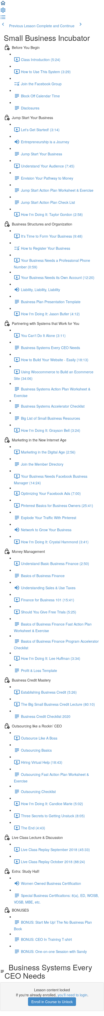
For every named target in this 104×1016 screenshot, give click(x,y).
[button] (3, 4)
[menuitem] (3, 11)
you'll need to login (72, 994)
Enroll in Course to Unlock (52, 1001)
